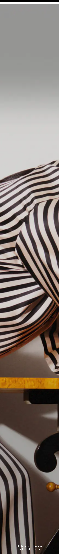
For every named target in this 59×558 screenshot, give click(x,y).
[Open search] (52, 3)
